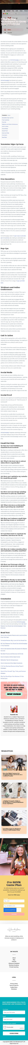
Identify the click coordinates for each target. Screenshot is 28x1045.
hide (9, 115)
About (14, 958)
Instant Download (14, 694)
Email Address (7, 903)
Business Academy (14, 965)
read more (6, 777)
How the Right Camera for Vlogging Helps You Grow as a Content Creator (12, 775)
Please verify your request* (9, 1023)
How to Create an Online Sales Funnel (10, 657)
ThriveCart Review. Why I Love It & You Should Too (14, 640)
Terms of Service (14, 985)
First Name (6, 898)
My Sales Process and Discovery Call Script (12, 653)
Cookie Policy (14, 987)
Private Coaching (13, 967)
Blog (14, 959)
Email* (4, 1016)
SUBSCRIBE (14, 1033)
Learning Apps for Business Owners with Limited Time (12, 829)
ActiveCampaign (14, 60)
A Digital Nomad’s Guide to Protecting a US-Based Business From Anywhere (13, 802)
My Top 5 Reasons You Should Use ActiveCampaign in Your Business (13, 626)
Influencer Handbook (14, 963)
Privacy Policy (14, 983)
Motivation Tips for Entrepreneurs (9, 660)
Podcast (14, 961)
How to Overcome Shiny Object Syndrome (11, 663)
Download (14, 914)
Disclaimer (14, 989)
